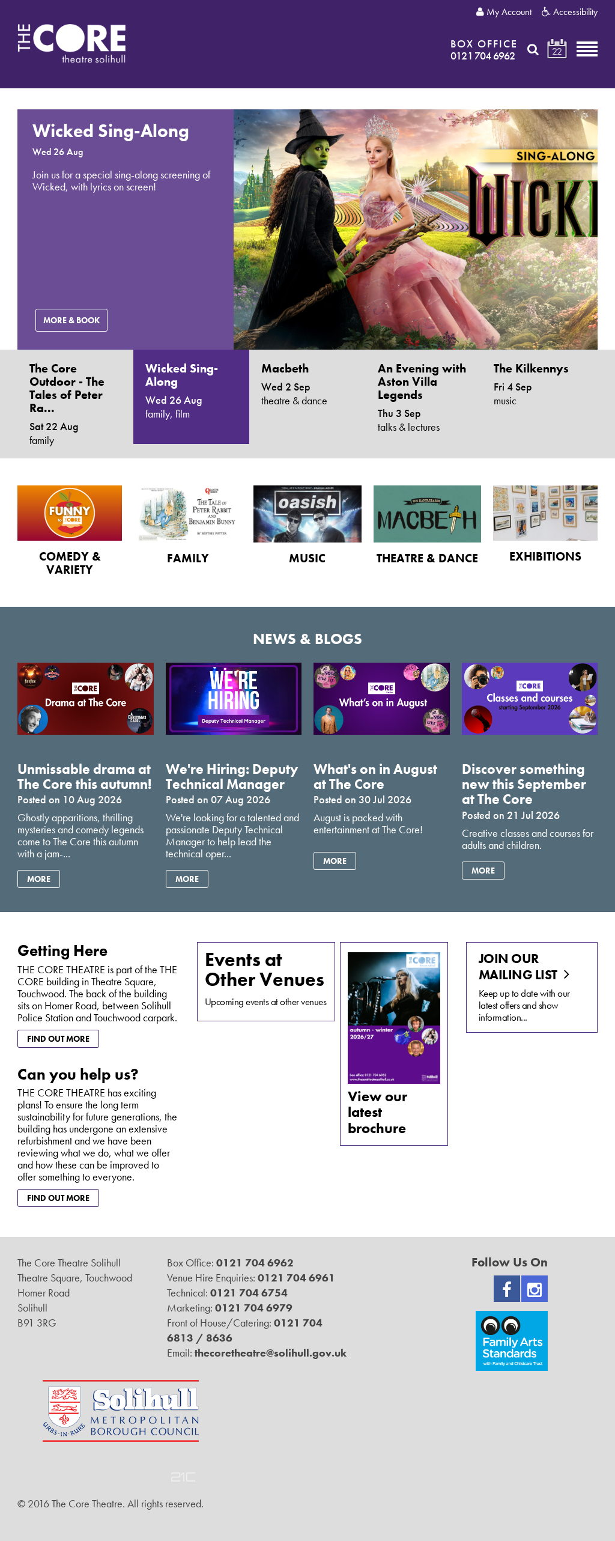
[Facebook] (507, 1288)
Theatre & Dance (427, 558)
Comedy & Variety (70, 563)
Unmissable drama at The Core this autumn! (84, 776)
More (38, 879)
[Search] (533, 49)
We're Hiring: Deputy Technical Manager (232, 776)
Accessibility (574, 12)
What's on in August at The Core (375, 776)
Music (307, 558)
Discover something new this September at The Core (524, 784)
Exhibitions (545, 556)
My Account (508, 12)
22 (557, 51)
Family (188, 558)
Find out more (58, 1038)
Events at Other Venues (264, 969)
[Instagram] (534, 1288)
